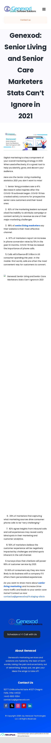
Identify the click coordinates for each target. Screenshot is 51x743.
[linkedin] (29, 705)
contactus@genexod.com (17, 699)
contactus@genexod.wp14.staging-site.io (24, 596)
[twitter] (12, 705)
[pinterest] (24, 705)
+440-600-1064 (12, 696)
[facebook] (6, 705)
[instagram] (18, 705)
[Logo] (25, 619)
